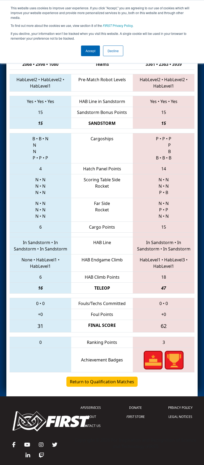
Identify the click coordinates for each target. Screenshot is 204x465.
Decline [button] (113, 50)
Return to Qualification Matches (102, 382)
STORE (135, 416)
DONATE (135, 407)
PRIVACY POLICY (180, 407)
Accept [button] (90, 50)
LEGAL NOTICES (180, 416)
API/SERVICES (90, 407)
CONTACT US (91, 425)
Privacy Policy (118, 25)
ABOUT (90, 416)
